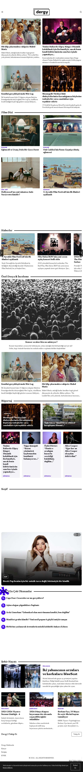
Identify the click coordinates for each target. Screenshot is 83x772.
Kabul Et (75, 767)
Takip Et (76, 734)
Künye (3, 749)
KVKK (3, 756)
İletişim (4, 752)
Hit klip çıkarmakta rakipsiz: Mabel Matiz (18, 48)
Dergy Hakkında (7, 745)
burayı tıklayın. (8, 768)
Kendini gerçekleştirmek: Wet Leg (17, 94)
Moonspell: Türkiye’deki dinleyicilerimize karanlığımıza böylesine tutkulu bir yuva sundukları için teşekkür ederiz (61, 98)
